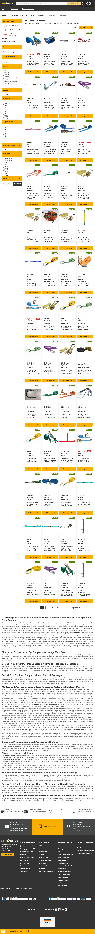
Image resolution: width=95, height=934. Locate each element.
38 (5, 129)
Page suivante (76, 608)
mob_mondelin (9, 87)
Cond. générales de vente (66, 846)
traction (24, 792)
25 (5, 126)
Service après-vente (27, 857)
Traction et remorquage (12, 34)
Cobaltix (77, 632)
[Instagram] (56, 910)
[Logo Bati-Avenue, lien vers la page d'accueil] (7, 3)
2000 (6, 115)
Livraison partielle (45, 860)
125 (5, 102)
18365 (6, 175)
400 (5, 106)
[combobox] (48, 3)
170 (5, 142)
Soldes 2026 (9, 888)
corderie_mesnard (10, 78)
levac (6, 85)
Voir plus (76, 23)
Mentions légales (63, 863)
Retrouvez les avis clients (85, 851)
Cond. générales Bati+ (65, 854)
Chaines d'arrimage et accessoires (14, 30)
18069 (6, 166)
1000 (5, 111)
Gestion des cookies (64, 871)
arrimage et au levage (81, 729)
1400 (5, 113)
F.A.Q (40, 846)
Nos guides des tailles (46, 871)
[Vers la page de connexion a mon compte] (90, 3)
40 (5, 131)
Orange (6, 94)
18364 (6, 174)
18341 (6, 168)
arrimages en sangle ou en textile (46, 704)
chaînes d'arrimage (86, 699)
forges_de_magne (10, 82)
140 (5, 141)
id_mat (6, 83)
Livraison (42, 849)
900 (5, 109)
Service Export (43, 857)
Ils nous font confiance (84, 853)
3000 (6, 119)
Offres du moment (28, 9)
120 (5, 139)
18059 (6, 164)
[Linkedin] (66, 910)
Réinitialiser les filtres (8, 41)
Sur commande (9, 53)
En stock (7, 51)
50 (5, 133)
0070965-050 (8, 159)
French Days (19, 888)
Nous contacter (25, 866)
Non (5, 61)
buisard (6, 74)
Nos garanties (24, 860)
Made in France (25, 869)
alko (5, 71)
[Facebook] (59, 910)
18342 (6, 170)
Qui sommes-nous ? (26, 846)
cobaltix (6, 76)
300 (5, 104)
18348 (6, 172)
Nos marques (24, 863)
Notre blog (42, 863)
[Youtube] (63, 910)
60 (5, 135)
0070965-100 (8, 161)
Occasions (14, 9)
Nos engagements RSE (27, 849)
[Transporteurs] (71, 899)
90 (5, 137)
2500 (6, 117)
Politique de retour (64, 874)
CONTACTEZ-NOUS (50, 826)
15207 (6, 163)
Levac (85, 643)
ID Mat (45, 639)
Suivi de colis (43, 852)
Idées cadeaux (28, 888)
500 (5, 108)
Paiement (42, 854)
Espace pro (23, 871)
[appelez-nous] (40, 829)
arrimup (6, 72)
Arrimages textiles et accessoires (14, 26)
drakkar (6, 80)
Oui (5, 63)
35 (5, 128)
